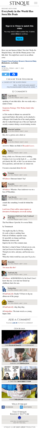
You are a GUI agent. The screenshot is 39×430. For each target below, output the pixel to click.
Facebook (9, 407)
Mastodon (28, 407)
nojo (4, 66)
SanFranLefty (9, 294)
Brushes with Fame (9, 8)
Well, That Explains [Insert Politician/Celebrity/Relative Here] (21, 86)
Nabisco (7, 178)
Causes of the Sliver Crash (15, 82)
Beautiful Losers (28, 145)
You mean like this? (9, 267)
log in (14, 323)
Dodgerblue (8, 311)
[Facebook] (13, 74)
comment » (6, 70)
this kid (23, 168)
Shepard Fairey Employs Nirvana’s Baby (19, 61)
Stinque (12, 1)
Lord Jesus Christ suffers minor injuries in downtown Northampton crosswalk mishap (17, 210)
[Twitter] (5, 74)
